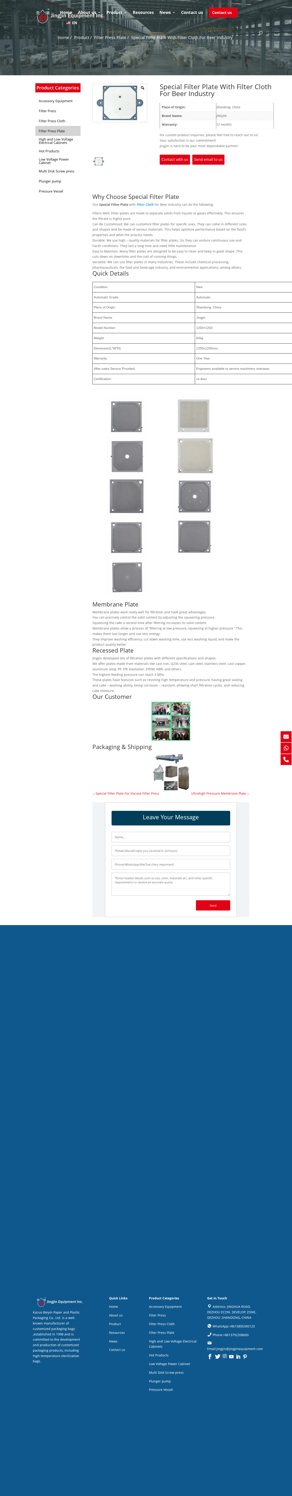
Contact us (192, 13)
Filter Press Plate (161, 1332)
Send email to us (208, 159)
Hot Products (159, 1355)
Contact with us (175, 159)
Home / (64, 37)
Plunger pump (160, 1381)
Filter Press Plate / (111, 37)
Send (213, 905)
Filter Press (157, 1315)
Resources (143, 13)
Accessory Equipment (165, 1306)
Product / (83, 37)
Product (115, 13)
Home (66, 13)
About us (87, 13)
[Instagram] (225, 1356)
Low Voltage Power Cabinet (169, 1364)
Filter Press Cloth (162, 1324)
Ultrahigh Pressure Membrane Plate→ (220, 793)
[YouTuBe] (231, 1356)
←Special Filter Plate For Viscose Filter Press (125, 793)
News (165, 13)
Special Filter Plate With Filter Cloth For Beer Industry (181, 37)
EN (74, 22)
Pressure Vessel (161, 1389)
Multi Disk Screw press (166, 1372)
